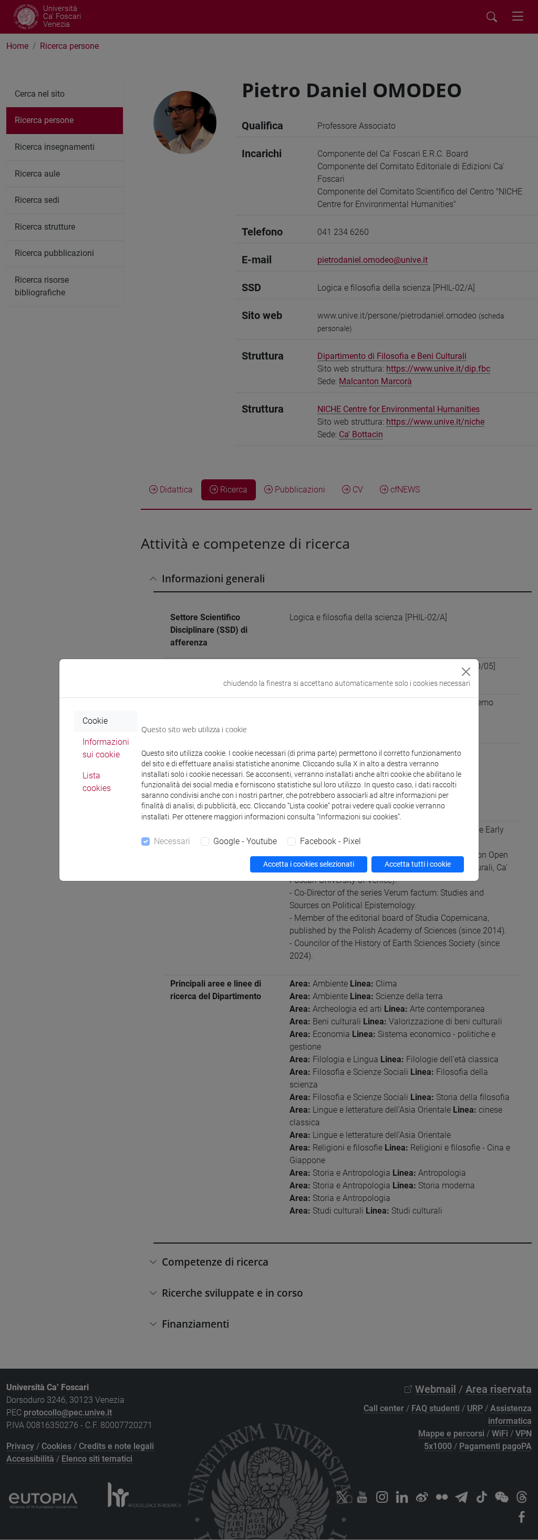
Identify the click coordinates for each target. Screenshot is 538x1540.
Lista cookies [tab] (96, 782)
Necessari (172, 841)
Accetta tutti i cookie (418, 864)
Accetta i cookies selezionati (308, 864)
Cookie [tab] (95, 721)
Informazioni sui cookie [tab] (105, 748)
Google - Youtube (245, 841)
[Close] (466, 671)
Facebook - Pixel (330, 841)
